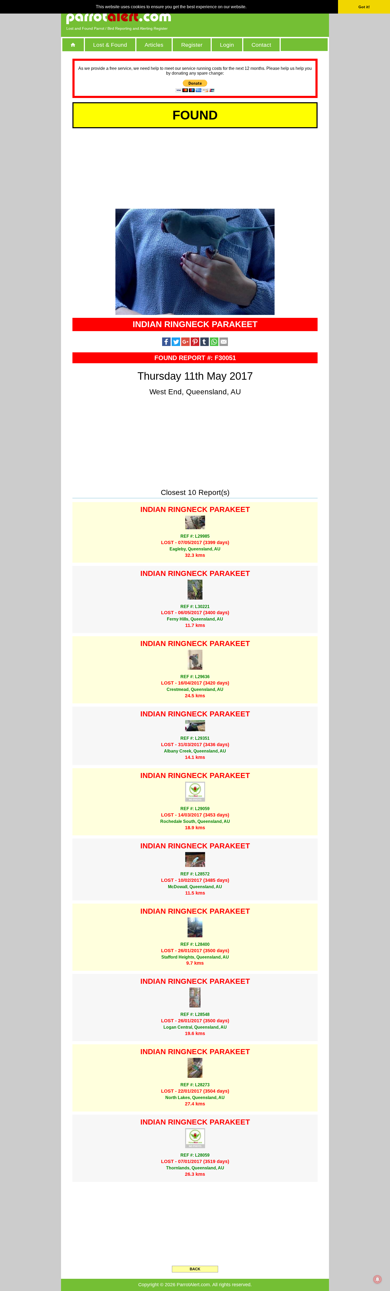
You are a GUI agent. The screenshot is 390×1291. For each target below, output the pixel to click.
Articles (154, 45)
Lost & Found (110, 45)
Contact (261, 45)
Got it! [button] (364, 7)
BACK (195, 1269)
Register (191, 45)
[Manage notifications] (377, 1279)
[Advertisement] (263, 17)
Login (227, 45)
